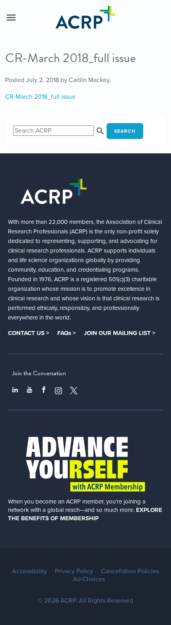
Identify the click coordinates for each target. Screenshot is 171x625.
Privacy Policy (74, 571)
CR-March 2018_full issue (40, 97)
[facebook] (44, 391)
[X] (74, 391)
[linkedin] (15, 391)
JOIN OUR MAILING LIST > (119, 333)
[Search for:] (60, 131)
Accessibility (29, 571)
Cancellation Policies (130, 571)
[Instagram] (58, 391)
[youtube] (29, 391)
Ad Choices (89, 579)
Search (125, 131)
